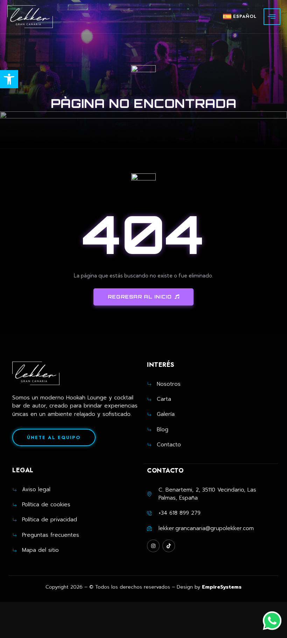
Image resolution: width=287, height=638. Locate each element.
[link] (9, 79)
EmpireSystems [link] (221, 587)
